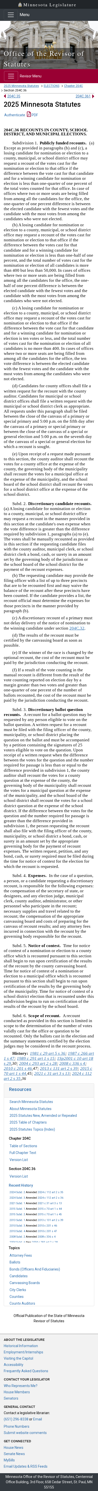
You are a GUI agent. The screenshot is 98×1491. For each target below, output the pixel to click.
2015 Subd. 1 (17, 1208)
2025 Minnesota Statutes (21, 86)
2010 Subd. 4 (17, 1231)
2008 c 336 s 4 (47, 1236)
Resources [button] (20, 1089)
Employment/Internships (23, 1352)
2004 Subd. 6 (17, 1242)
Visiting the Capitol (18, 1358)
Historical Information (21, 1346)
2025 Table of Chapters (28, 1122)
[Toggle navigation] (11, 15)
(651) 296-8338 (16, 1419)
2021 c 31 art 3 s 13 (50, 1203)
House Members (17, 1392)
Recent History (21, 1185)
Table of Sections (23, 1146)
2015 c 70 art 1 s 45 (50, 1214)
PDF (34, 115)
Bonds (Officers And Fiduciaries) (35, 1269)
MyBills (9, 1460)
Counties (17, 1297)
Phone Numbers (16, 1426)
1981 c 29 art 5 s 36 (47, 1053)
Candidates (19, 1276)
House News (13, 1448)
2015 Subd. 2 (17, 1214)
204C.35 (13, 96)
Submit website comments (25, 1433)
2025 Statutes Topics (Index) (32, 1129)
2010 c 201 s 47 (47, 1231)
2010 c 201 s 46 (47, 1225)
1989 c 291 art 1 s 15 (36, 1058)
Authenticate (14, 115)
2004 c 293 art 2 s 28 (45, 1242)
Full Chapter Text (23, 1153)
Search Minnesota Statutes (31, 1102)
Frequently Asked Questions (26, 1371)
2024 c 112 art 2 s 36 (50, 1197)
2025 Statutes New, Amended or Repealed (43, 1116)
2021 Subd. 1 (17, 1203)
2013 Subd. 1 (17, 1220)
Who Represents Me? (20, 1386)
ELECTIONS (51, 86)
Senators (11, 1398)
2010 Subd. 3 (17, 1225)
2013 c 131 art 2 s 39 (50, 1220)
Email (37, 1419)
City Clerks (18, 1290)
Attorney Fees (21, 1255)
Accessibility (13, 1365)
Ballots (15, 1262)
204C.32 (76, 628)
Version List (19, 1160)
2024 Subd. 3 (17, 1197)
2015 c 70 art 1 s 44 (50, 1208)
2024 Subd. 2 (17, 1192)
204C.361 (83, 96)
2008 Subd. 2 (17, 1236)
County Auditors (22, 1303)
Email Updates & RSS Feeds (25, 1466)
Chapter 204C (73, 86)
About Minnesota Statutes (31, 1109)
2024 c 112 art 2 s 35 (50, 1192)
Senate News (14, 1454)
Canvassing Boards (25, 1283)
